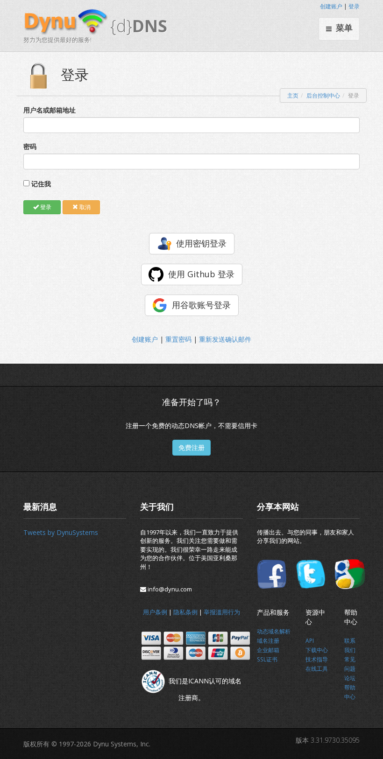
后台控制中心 (323, 95)
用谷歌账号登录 (201, 304)
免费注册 (191, 447)
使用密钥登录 (201, 243)
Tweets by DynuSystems (60, 532)
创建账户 (331, 6)
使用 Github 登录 (201, 274)
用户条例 (155, 612)
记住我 (41, 183)
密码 (29, 146)
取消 (84, 207)
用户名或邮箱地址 (49, 109)
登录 (354, 6)
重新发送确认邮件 (225, 339)
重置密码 (178, 339)
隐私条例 (185, 612)
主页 (292, 95)
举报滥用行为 (222, 612)
